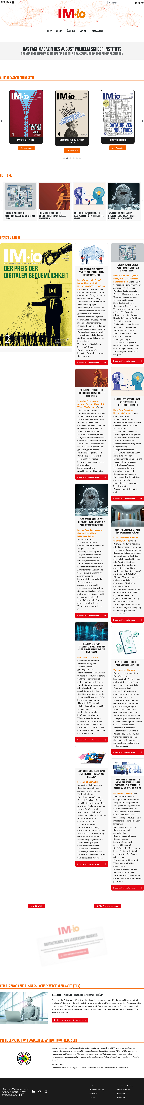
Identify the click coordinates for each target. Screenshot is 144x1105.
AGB (91, 1086)
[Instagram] (46, 1091)
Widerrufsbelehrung (97, 1089)
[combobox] (119, 2)
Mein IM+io (6, 2)
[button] (1, 121)
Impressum (121, 1093)
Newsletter (97, 30)
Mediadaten (94, 1093)
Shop (49, 30)
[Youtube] (39, 1091)
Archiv (59, 30)
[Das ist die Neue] (36, 294)
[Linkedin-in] (33, 1091)
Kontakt (84, 30)
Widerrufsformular (123, 1089)
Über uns (71, 30)
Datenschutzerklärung (125, 1086)
